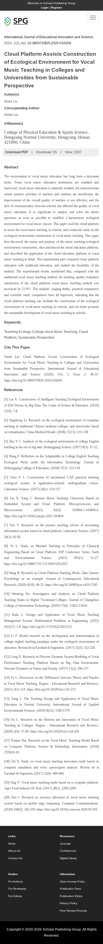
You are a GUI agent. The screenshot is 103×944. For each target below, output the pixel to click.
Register (56, 7)
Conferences (68, 850)
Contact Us (15, 858)
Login (44, 7)
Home (12, 843)
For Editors (15, 896)
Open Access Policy (72, 881)
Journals (65, 843)
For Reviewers (17, 888)
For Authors (15, 881)
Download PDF (16, 152)
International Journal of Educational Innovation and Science (48, 37)
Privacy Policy (68, 903)
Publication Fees (70, 888)
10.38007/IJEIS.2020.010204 (49, 43)
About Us (14, 850)
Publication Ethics (71, 896)
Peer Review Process (73, 910)
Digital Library (68, 858)
